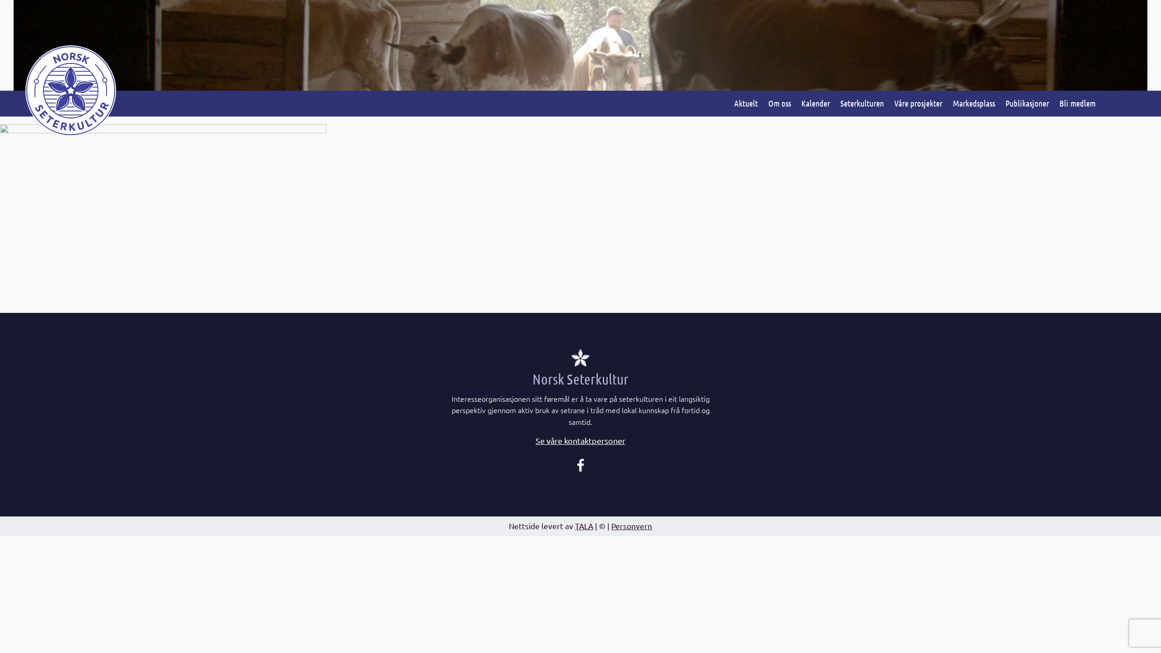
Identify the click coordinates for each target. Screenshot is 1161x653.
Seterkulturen (862, 103)
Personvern (631, 526)
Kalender (815, 103)
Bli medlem (1077, 103)
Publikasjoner (1027, 103)
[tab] (580, 441)
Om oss (779, 103)
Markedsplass (974, 103)
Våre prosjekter (918, 103)
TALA (584, 526)
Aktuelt (746, 103)
